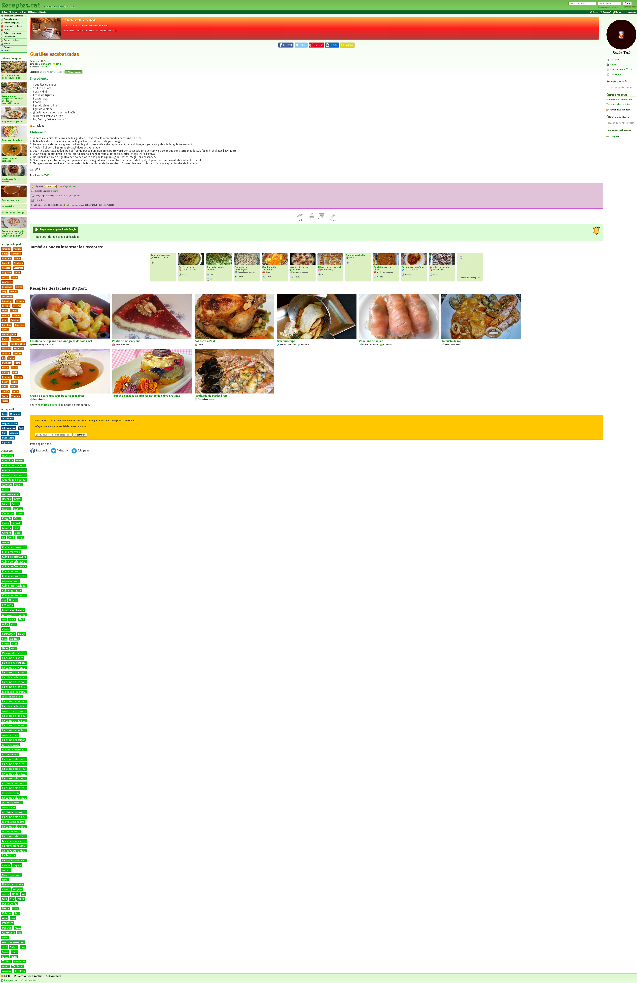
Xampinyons (6, 972)
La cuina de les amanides (17, 677)
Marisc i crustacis (12, 884)
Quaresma (8, 932)
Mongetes (17, 889)
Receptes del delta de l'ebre (13, 943)
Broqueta (6, 258)
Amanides (19, 461)
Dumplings (7, 301)
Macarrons (6, 870)
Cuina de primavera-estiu (17, 561)
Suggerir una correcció (333, 219)
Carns (6, 30)
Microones (15, 414)
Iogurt (5, 339)
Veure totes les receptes (618, 104)
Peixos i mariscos (12, 33)
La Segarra (8, 855)
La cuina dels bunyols (15, 778)
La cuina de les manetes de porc (21, 706)
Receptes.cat (20, 5)
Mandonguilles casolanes (269, 268)
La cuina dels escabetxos (14, 783)
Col (3, 538)
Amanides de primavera (16, 470)
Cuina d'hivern (11, 552)
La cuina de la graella (15, 667)
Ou (23, 894)
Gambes (5, 644)
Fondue (5, 315)
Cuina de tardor (11, 571)
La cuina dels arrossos (16, 768)
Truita (5, 401)
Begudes (7, 47)
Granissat (19, 325)
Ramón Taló (42, 175)
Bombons (16, 253)
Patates (6, 913)
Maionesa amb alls (355, 255)
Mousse (6, 353)
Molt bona (6, 890)
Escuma (6, 306)
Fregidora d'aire (9, 423)
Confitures (7, 282)
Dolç (4, 600)
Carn (17, 518)
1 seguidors (615, 74)
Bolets (18, 499)
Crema (19, 287)
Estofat (17, 306)
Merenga (6, 348)
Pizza (14, 367)
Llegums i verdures (12, 26)
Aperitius (18, 485)
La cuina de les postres (16, 720)
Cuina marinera (11, 590)
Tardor (14, 952)
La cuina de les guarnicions (18, 701)
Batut (5, 253)
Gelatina (15, 320)
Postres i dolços (11, 40)
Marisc (5, 880)
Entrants (7, 605)
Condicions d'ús (28, 980)
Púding (5, 372)
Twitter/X (62, 450)
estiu (58, 64)
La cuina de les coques (16, 682)
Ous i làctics (9, 37)
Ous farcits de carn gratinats (299, 268)
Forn (4, 414)
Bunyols (6, 263)
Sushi (15, 391)
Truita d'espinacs (215, 267)
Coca (17, 272)
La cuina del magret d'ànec (15, 749)
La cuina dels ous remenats (15, 812)
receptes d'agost (48, 404)
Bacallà (6, 499)
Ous (4, 898)
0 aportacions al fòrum (621, 69)
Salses (6, 44)
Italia (5, 648)
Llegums (17, 865)
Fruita (4, 639)
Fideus (13, 625)
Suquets (5, 952)
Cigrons (6, 532)
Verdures (18, 966)
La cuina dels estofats (15, 788)
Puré (15, 372)
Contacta (54, 976)
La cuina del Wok (10, 754)
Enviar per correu (300, 219)
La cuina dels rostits (14, 836)
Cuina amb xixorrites (14, 547)
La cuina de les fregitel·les (12, 697)
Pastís (5, 367)
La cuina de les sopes (15, 725)
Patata (15, 909)
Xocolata (19, 971)
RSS (6, 976)
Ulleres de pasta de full (330, 267)
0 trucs (612, 64)
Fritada (14, 310)
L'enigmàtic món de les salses (20, 653)
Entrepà (20, 301)
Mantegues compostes (11, 875)
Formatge (6, 630)
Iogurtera (6, 442)
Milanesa (18, 348)
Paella (11, 358)
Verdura (5, 966)
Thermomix (7, 418)
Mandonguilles (18, 344)
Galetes (16, 315)
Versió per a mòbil (29, 976)
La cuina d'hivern (12, 658)
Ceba (16, 528)
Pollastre (7, 923)
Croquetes (7, 296)
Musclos (5, 894)
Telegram (83, 450)
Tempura (15, 396)
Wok (21, 428)
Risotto (18, 377)
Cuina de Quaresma (14, 566)
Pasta (17, 363)
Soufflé (5, 391)
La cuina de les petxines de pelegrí (23, 715)
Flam (4, 310)
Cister (18, 532)
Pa (3, 358)
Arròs (5, 489)
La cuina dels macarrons (12, 803)
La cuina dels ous (8, 808)
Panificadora (8, 438)
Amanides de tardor (14, 479)
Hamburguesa (9, 334)
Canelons (18, 263)
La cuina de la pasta (14, 672)
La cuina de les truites (15, 730)
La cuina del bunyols (10, 736)
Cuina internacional (14, 585)
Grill (4, 433)
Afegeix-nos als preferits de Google (58, 229)
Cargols (6, 518)
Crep (4, 291)
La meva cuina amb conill (15, 841)
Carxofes (6, 528)
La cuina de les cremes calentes (21, 686)
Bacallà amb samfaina (413, 267)
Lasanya (16, 339)
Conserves (7, 287)
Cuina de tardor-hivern (16, 576)
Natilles (17, 353)
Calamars (15, 504)
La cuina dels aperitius (16, 759)
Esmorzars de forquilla (13, 610)
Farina (5, 624)
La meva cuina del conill (16, 850)
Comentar (321, 219)
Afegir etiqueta (69, 186)
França (21, 634)
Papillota (6, 363)
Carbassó (20, 514)
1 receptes (614, 59)
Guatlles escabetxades (620, 99)
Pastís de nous (186, 267)
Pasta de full (9, 903)
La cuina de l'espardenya (16, 662)
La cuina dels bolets (14, 773)
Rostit (5, 382)
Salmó (4, 947)
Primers (18, 928)
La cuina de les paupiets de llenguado (17, 711)
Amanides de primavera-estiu (14, 475)
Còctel (5, 277)
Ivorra (13, 649)
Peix (17, 913)
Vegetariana (19, 962)
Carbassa (8, 513)
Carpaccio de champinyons (241, 268)
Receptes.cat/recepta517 (68, 196)
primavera (46, 64)
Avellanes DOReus (10, 494)
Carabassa (18, 509)
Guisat (5, 329)
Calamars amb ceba (160, 255)
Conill (11, 537)
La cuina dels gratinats (16, 797)
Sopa (4, 386)
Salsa (14, 382)
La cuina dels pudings (11, 832)
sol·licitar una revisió (75, 205)
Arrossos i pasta (11, 23)
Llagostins (6, 866)
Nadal (15, 894)
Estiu (4, 620)
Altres (6, 50)
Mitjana (43, 66)
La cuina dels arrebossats (18, 764)
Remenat (6, 377)
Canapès (6, 268)
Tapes (5, 396)
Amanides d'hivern (13, 465)
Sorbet (14, 386)
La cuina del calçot (13, 739)
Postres (7, 927)
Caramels (18, 268)
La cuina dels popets (13, 822)
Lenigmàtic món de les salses (19, 860)
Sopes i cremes (11, 19)
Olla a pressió (9, 428)
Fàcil (21, 619)
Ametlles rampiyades (440, 267)
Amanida (6, 249)
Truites (6, 961)
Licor (4, 344)
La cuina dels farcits (10, 793)
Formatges (8, 634)
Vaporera (14, 433)
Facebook (41, 450)
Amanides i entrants (13, 16)
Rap (19, 933)
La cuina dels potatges (16, 826)
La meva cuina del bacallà (18, 845)
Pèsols (5, 918)
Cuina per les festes (14, 595)
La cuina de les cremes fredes (18, 691)
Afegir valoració (74, 72)
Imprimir (311, 219)
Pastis (5, 908)
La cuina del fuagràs (10, 745)
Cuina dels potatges (10, 581)
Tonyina (5, 957)
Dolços (13, 600)
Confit (15, 277)
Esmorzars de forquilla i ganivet (15, 615)
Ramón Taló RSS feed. (620, 109)
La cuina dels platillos (15, 817)
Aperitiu (17, 249)
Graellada (6, 325)
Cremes (5, 542)
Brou (17, 258)
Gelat (4, 320)
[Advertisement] (316, 482)
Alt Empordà (7, 456)
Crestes (14, 291)
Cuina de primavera (14, 556)
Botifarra (5, 504)
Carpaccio (6, 272)
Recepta (5, 938)
